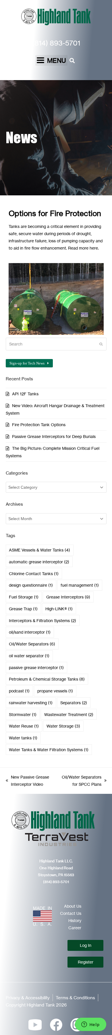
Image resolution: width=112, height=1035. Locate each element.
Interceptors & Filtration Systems (42, 620)
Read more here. (83, 247)
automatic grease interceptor (39, 561)
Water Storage (63, 726)
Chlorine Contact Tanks (34, 573)
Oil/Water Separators (32, 643)
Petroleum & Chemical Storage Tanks (47, 679)
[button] (51, 60)
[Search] (56, 344)
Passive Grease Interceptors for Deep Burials (54, 436)
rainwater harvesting (31, 702)
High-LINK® (59, 608)
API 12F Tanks (25, 393)
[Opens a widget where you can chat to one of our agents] (90, 1025)
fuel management (80, 585)
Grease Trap (23, 608)
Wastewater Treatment (68, 714)
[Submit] (101, 344)
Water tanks (23, 737)
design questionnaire (31, 585)
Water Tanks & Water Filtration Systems (48, 749)
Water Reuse (24, 726)
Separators (73, 702)
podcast (19, 690)
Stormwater (22, 714)
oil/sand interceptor (30, 632)
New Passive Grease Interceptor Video (27, 780)
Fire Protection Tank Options (38, 424)
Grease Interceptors (68, 596)
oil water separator (29, 655)
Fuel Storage (23, 596)
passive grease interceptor (36, 667)
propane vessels (55, 690)
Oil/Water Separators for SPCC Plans (80, 780)
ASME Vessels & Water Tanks (39, 549)
